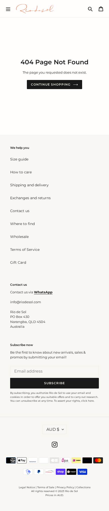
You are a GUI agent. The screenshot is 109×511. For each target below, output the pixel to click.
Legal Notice (27, 487)
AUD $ (52, 429)
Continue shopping (50, 84)
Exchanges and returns (30, 198)
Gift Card (18, 262)
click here (87, 400)
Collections (83, 487)
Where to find (22, 223)
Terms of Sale (45, 487)
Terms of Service (25, 249)
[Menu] (8, 8)
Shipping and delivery (29, 185)
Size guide (19, 159)
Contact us (19, 211)
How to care (21, 172)
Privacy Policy (66, 487)
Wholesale (19, 236)
